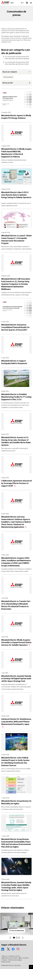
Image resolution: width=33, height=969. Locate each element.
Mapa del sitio (6, 962)
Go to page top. (31, 967)
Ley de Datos (25, 958)
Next (22, 937)
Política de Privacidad (10, 958)
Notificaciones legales (15, 960)
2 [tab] (16, 937)
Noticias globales (8, 77)
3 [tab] (19, 937)
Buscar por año (8, 83)
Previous (10, 937)
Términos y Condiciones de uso (10, 956)
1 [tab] (14, 937)
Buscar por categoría (10, 72)
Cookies (4, 960)
